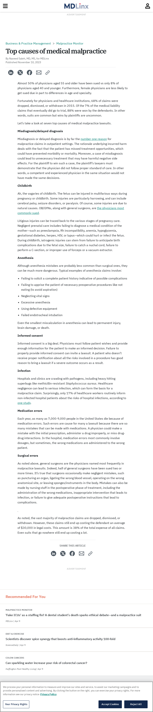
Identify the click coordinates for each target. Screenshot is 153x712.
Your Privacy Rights (16, 704)
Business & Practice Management (28, 43)
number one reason (94, 139)
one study (24, 403)
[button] (47, 72)
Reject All (135, 704)
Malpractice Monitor (69, 43)
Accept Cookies (110, 704)
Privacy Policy (48, 694)
